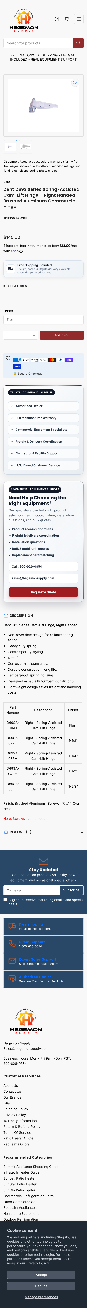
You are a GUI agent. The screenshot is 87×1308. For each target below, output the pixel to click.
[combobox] (43, 43)
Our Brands (12, 1097)
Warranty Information (20, 1121)
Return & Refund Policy (21, 1126)
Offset (8, 311)
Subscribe (71, 890)
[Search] (78, 43)
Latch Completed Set (20, 1202)
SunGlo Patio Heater (19, 1190)
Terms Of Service (17, 1132)
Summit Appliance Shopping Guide (30, 1167)
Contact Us (12, 1091)
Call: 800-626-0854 (27, 566)
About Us (10, 1085)
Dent (6, 182)
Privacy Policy (37, 1263)
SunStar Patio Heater (20, 1184)
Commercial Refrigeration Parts (28, 1196)
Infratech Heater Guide (21, 1172)
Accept (41, 1275)
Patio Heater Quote (18, 1138)
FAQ (6, 1103)
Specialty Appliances (20, 1207)
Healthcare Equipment (21, 1213)
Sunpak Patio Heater (19, 1178)
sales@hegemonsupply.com (33, 578)
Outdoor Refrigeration (20, 1219)
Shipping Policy (15, 1109)
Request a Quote (43, 592)
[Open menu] (79, 19)
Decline (41, 1286)
